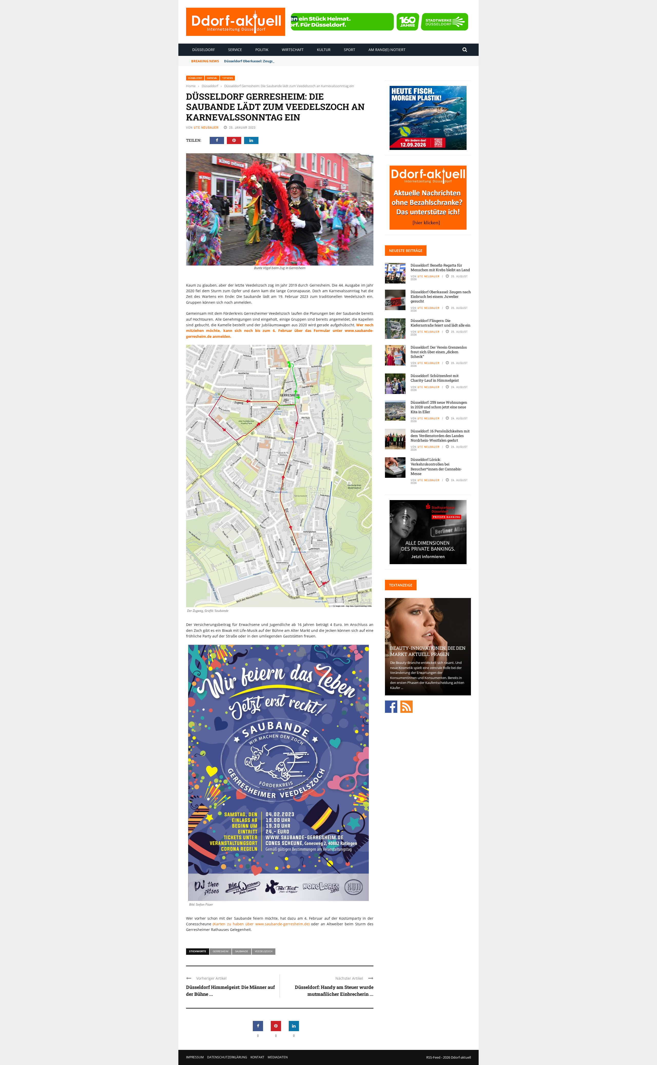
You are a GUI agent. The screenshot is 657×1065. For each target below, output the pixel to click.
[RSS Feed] (406, 706)
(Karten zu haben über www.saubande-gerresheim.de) (261, 923)
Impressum (195, 1057)
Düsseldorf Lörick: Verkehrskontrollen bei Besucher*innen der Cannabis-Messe (436, 466)
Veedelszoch (263, 951)
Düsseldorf (203, 49)
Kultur (324, 49)
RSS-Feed (433, 1057)
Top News (227, 78)
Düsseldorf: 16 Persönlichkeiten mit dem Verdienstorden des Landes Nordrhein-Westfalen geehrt (440, 436)
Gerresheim (220, 951)
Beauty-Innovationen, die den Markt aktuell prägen (428, 651)
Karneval (212, 78)
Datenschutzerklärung (227, 1057)
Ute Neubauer (206, 127)
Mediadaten (278, 1057)
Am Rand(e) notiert (387, 49)
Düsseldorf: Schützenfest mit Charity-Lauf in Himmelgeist (435, 378)
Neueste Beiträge (405, 250)
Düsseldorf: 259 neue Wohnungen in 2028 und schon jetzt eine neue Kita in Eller (439, 407)
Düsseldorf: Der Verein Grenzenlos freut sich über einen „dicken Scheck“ (439, 352)
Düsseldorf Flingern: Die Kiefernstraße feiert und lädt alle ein (440, 323)
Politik (261, 49)
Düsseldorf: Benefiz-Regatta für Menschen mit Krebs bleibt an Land (440, 267)
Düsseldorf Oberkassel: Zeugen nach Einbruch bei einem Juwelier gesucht (285, 61)
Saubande (241, 951)
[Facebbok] (391, 706)
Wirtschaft (293, 49)
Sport (349, 49)
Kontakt (257, 1057)
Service (235, 49)
